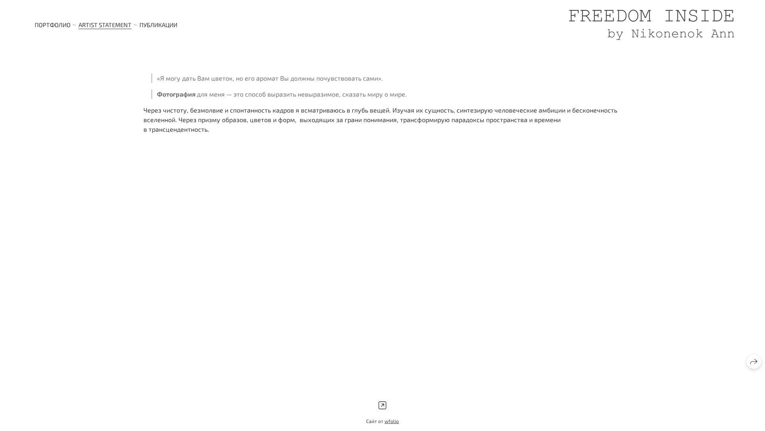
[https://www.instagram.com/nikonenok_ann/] (382, 405)
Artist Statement (104, 24)
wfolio (391, 421)
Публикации (158, 24)
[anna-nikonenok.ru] (651, 25)
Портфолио (53, 24)
